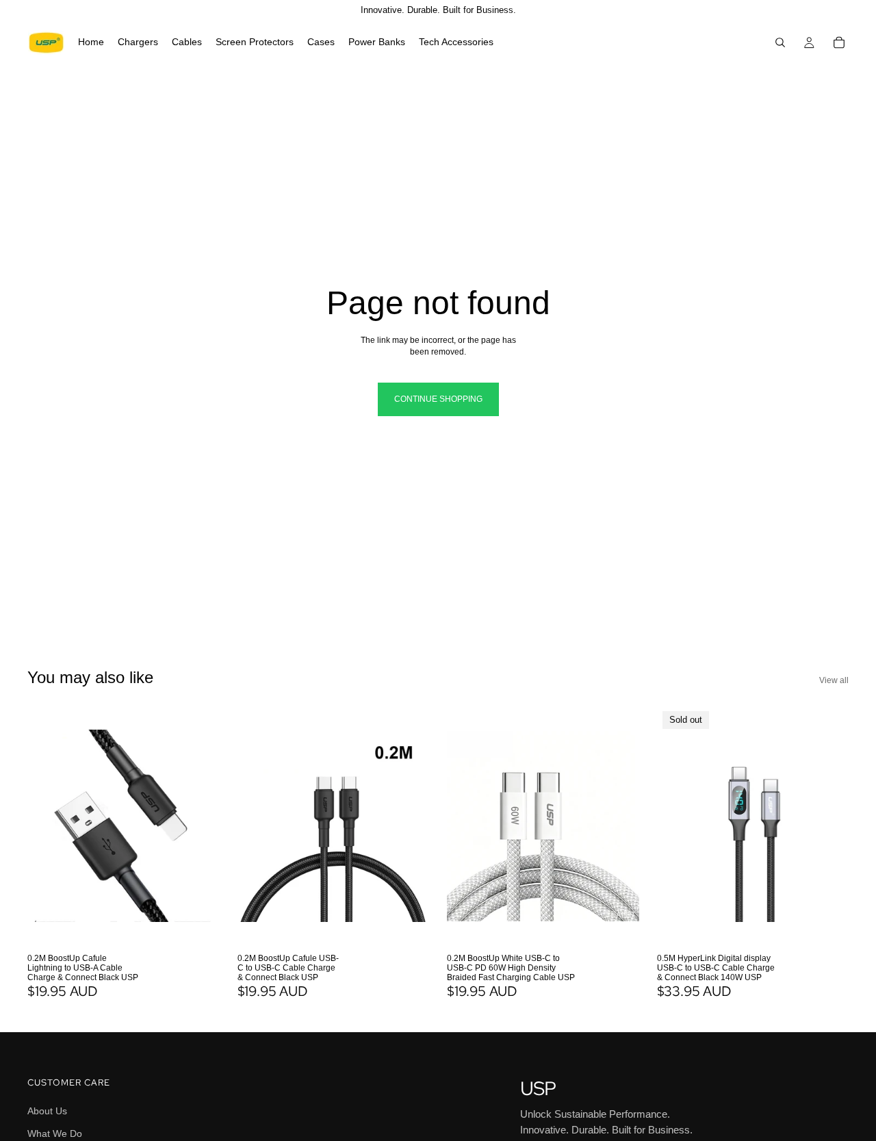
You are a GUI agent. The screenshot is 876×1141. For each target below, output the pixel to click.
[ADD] (198, 925)
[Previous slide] (47, 826)
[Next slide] (199, 826)
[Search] (780, 42)
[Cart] (839, 42)
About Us (47, 1110)
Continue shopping (438, 399)
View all (834, 680)
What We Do (54, 1133)
